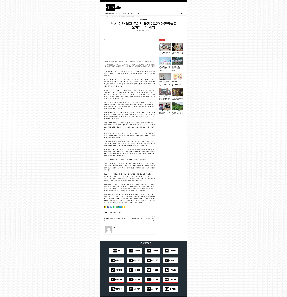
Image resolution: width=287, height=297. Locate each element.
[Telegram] (146, 34)
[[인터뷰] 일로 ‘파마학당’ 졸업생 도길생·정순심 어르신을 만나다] (165, 106)
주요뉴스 (118, 13)
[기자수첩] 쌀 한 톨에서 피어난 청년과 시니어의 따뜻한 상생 (164, 53)
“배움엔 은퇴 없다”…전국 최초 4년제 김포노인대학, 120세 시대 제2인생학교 (164, 98)
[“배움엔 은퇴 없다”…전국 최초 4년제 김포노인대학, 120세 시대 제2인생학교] (165, 92)
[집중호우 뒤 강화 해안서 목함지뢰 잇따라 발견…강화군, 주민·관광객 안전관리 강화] (177, 61)
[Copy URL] (150, 34)
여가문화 (107, 16)
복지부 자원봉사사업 (109, 13)
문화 (112, 16)
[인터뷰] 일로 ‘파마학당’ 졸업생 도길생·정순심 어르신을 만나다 (164, 112)
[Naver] (133, 34)
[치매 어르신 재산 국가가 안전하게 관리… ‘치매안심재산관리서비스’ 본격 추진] (177, 76)
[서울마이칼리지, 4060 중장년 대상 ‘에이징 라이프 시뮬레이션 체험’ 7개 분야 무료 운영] (165, 61)
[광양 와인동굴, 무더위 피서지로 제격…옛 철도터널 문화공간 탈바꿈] (177, 92)
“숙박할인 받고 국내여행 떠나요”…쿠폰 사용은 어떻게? (143, 219)
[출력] (153, 34)
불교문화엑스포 (117, 212)
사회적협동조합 (135, 13)
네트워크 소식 (126, 13)
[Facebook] (136, 34)
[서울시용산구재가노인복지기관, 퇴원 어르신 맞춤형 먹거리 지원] (177, 47)
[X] (140, 34)
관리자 (139, 30)
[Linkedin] (143, 34)
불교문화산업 (110, 212)
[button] (181, 13)
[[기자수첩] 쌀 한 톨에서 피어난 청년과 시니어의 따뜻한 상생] (165, 47)
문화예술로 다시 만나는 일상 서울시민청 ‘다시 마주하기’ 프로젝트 (115, 219)
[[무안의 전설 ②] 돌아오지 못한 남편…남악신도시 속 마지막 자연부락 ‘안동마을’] (177, 106)
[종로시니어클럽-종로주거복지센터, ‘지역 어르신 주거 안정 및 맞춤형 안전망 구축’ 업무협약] (165, 76)
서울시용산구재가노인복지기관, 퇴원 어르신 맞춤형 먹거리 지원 (177, 53)
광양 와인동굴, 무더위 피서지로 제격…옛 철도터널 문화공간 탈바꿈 (177, 98)
